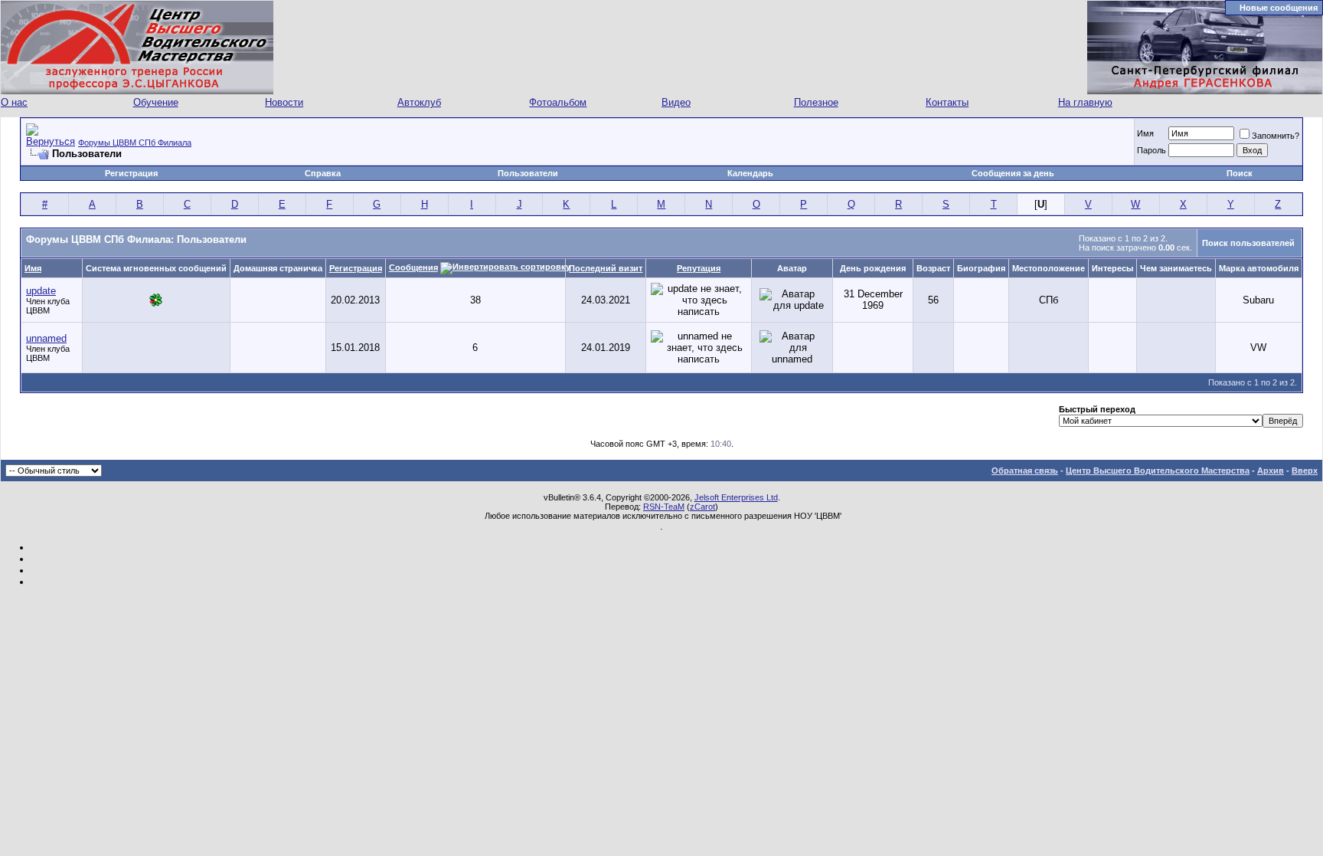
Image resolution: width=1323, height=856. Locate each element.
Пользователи (528, 173)
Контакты (947, 102)
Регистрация (131, 173)
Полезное (816, 102)
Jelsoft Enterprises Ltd (736, 497)
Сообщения (413, 267)
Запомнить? (1275, 135)
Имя (1145, 133)
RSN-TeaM (663, 506)
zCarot (702, 506)
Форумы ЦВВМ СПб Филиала (134, 142)
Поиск (1240, 173)
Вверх (1305, 470)
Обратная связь (1024, 470)
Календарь (750, 173)
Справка (323, 173)
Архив (1270, 470)
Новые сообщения (1279, 7)
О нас (14, 102)
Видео (676, 102)
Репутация (698, 268)
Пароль (1151, 150)
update (41, 291)
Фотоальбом (557, 102)
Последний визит (605, 268)
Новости (284, 102)
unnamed (46, 338)
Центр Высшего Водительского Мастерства (1158, 470)
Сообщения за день (1013, 173)
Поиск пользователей (1248, 243)
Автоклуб (419, 102)
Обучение (155, 102)
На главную (1085, 102)
